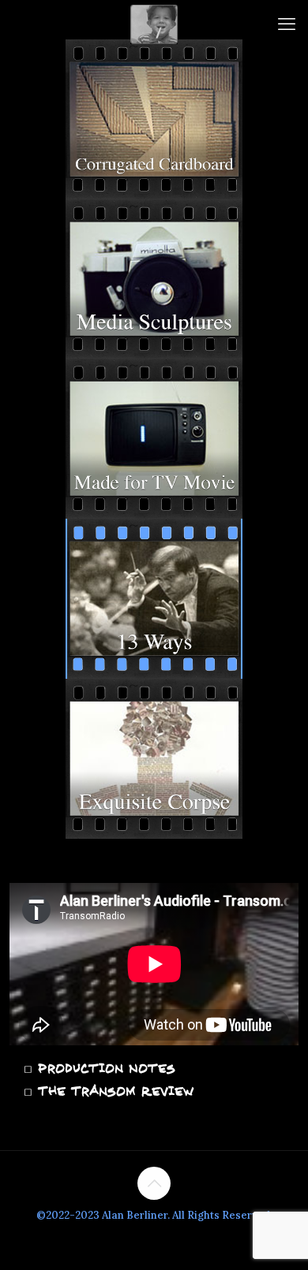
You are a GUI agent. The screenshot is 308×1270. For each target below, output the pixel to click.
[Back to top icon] (154, 1183)
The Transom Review (113, 1091)
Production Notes (103, 1068)
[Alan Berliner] (154, 23)
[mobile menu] (286, 23)
